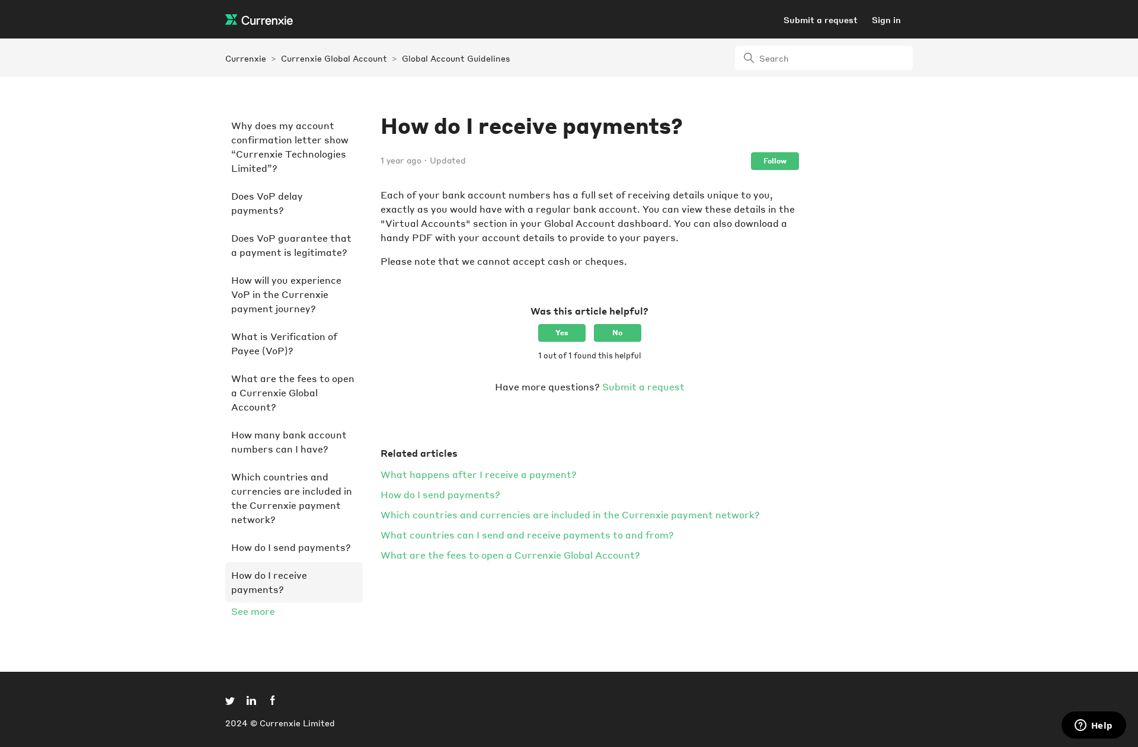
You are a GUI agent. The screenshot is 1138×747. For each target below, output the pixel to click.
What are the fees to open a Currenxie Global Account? (292, 392)
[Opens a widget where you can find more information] (1093, 726)
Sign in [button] (886, 19)
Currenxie (245, 58)
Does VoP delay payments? (267, 203)
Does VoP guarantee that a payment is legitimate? (291, 245)
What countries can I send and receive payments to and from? (527, 534)
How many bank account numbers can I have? (289, 441)
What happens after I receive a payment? (479, 474)
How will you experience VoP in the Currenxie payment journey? (286, 294)
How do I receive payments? (269, 582)
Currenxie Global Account (334, 58)
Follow (775, 160)
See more (253, 611)
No (617, 332)
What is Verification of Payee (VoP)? (284, 343)
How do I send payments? (291, 547)
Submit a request (821, 19)
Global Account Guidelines (456, 58)
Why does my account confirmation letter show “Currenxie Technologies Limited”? (290, 146)
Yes (561, 332)
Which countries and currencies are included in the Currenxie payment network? (291, 497)
